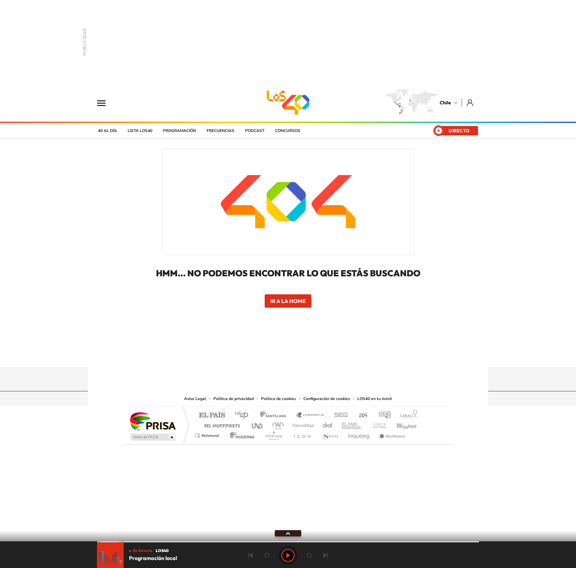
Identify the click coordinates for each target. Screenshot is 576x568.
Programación (179, 130)
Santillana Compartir (310, 415)
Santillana (275, 415)
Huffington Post (220, 424)
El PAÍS (211, 415)
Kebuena (400, 424)
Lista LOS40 (140, 130)
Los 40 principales (243, 415)
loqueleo (359, 434)
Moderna (240, 434)
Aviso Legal (195, 398)
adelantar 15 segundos (309, 555)
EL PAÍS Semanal (352, 424)
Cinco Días (302, 424)
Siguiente (325, 555)
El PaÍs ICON (302, 434)
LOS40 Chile (288, 103)
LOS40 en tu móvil (374, 398)
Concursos (287, 130)
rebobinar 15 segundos (267, 555)
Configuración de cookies (326, 398)
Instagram (261, 354)
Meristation (391, 434)
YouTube (274, 354)
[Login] (470, 102)
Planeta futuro (376, 424)
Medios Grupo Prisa (152, 437)
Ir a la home (288, 301)
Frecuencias (220, 130)
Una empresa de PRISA (153, 420)
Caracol (406, 415)
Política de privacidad (233, 398)
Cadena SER (339, 415)
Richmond (207, 434)
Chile (445, 103)
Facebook (301, 354)
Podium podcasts (273, 434)
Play (288, 555)
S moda (329, 434)
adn (382, 415)
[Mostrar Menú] (105, 102)
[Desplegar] (288, 533)
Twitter (288, 354)
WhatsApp (328, 354)
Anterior (251, 555)
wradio (276, 424)
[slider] (288, 541)
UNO (257, 424)
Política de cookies (278, 398)
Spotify (314, 354)
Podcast (254, 130)
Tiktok (248, 354)
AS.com (360, 415)
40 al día (107, 130)
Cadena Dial (327, 424)
